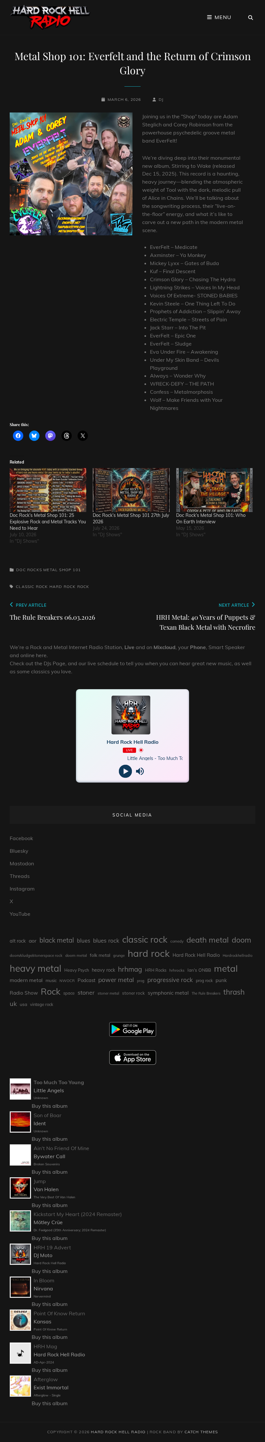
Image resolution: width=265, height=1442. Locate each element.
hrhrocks (177, 970)
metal (226, 968)
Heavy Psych (76, 970)
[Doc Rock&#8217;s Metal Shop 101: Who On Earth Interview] (214, 490)
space (69, 993)
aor (33, 940)
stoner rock (133, 993)
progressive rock (170, 980)
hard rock (62, 586)
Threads (20, 876)
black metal (56, 940)
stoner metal (108, 993)
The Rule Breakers (206, 993)
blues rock (106, 940)
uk (13, 1003)
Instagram (22, 888)
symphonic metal (168, 992)
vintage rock (41, 1004)
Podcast (86, 980)
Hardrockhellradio (237, 955)
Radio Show (24, 993)
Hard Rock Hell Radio (196, 955)
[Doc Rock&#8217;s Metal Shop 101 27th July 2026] (131, 490)
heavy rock (103, 970)
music (51, 980)
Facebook (21, 838)
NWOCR (67, 980)
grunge (119, 955)
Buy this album (50, 1106)
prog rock (204, 980)
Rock (83, 586)
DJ (161, 99)
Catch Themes (201, 1431)
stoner (86, 992)
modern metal (26, 980)
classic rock (32, 586)
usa (23, 1004)
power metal (116, 980)
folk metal (100, 955)
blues (83, 940)
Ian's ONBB (199, 970)
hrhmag (130, 969)
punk (221, 980)
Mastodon (22, 863)
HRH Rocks (155, 970)
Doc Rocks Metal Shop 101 (48, 569)
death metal (207, 940)
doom (241, 940)
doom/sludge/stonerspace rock (36, 955)
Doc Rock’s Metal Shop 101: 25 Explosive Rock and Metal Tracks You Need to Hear (48, 521)
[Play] (125, 771)
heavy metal (35, 968)
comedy (177, 941)
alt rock (18, 941)
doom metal (76, 955)
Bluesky (19, 851)
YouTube (20, 914)
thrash (234, 992)
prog (140, 980)
